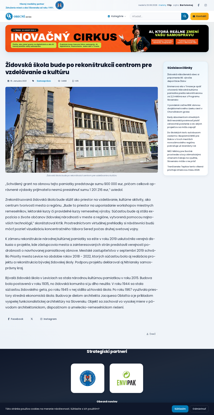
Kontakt (201, 16)
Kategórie (117, 16)
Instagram (50, 319)
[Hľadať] (184, 16)
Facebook (17, 319)
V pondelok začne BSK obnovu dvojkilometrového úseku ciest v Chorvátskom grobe (184, 108)
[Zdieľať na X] (32, 319)
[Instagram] (206, 5)
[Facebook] (199, 5)
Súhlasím (180, 408)
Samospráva (44, 80)
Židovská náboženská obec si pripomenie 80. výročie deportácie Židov (183, 77)
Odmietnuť (199, 408)
